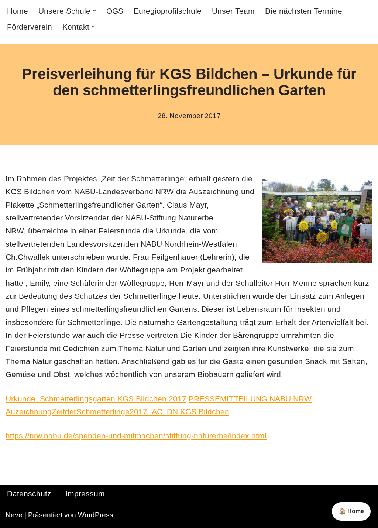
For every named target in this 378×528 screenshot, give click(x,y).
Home (17, 11)
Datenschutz (29, 494)
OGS (114, 11)
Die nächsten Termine (303, 11)
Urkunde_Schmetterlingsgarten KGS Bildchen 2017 (96, 398)
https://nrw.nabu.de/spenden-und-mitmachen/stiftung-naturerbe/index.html (136, 435)
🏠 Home (351, 511)
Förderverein (29, 27)
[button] (94, 11)
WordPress (95, 515)
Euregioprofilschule (168, 11)
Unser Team (233, 11)
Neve (14, 515)
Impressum (85, 494)
